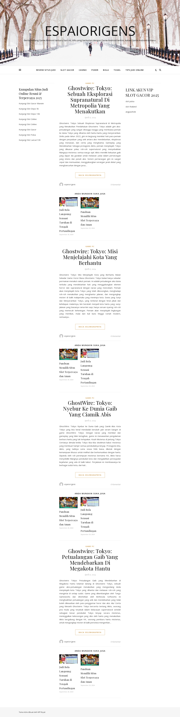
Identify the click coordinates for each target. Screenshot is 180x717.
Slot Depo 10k (33, 114)
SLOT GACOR (67, 70)
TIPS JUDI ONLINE (134, 70)
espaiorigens (70, 184)
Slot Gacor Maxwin (35, 103)
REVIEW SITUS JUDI (46, 70)
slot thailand (131, 106)
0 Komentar (116, 184)
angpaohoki (131, 111)
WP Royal (41, 712)
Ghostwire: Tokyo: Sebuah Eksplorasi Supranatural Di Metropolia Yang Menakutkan (90, 99)
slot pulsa (130, 101)
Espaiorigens (90, 30)
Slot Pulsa (31, 134)
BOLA (106, 70)
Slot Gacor (31, 129)
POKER (94, 70)
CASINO (83, 70)
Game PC (90, 83)
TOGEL (117, 70)
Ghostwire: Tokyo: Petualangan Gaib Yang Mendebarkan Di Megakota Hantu (90, 559)
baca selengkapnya (90, 175)
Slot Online (32, 119)
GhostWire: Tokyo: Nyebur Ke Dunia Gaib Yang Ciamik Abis (90, 408)
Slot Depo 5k (33, 108)
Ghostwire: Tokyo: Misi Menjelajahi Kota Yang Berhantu (90, 257)
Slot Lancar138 (33, 140)
